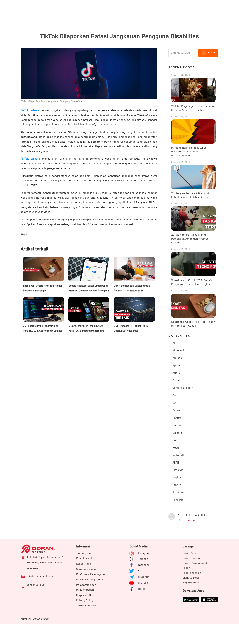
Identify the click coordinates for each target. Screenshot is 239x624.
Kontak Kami (84, 558)
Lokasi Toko (83, 563)
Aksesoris (178, 350)
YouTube (143, 582)
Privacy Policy (84, 600)
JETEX (186, 567)
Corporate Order (86, 595)
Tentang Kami (84, 553)
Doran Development (195, 563)
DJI (174, 402)
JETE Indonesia (192, 573)
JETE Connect (191, 577)
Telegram (144, 576)
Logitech (177, 477)
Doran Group (190, 553)
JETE (175, 462)
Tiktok (141, 588)
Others (176, 485)
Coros (176, 395)
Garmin (177, 432)
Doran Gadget (187, 520)
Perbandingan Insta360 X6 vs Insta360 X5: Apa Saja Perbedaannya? (189, 151)
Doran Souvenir (192, 558)
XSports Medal (191, 582)
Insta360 (178, 455)
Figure (176, 417)
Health (176, 447)
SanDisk (177, 500)
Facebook (144, 564)
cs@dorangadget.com (40, 576)
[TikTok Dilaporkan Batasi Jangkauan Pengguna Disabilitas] (89, 73)
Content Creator (182, 388)
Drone (176, 410)
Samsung (178, 492)
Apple (176, 365)
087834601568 (35, 584)
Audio (176, 373)
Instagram (144, 553)
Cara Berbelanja (86, 569)
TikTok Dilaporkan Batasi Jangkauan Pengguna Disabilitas (119, 36)
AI (173, 343)
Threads (143, 558)
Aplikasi (177, 358)
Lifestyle (177, 470)
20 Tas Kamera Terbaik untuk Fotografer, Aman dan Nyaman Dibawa (190, 238)
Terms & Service (86, 605)
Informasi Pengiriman (89, 579)
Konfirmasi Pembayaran (91, 574)
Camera (177, 380)
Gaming (177, 425)
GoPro (176, 440)
